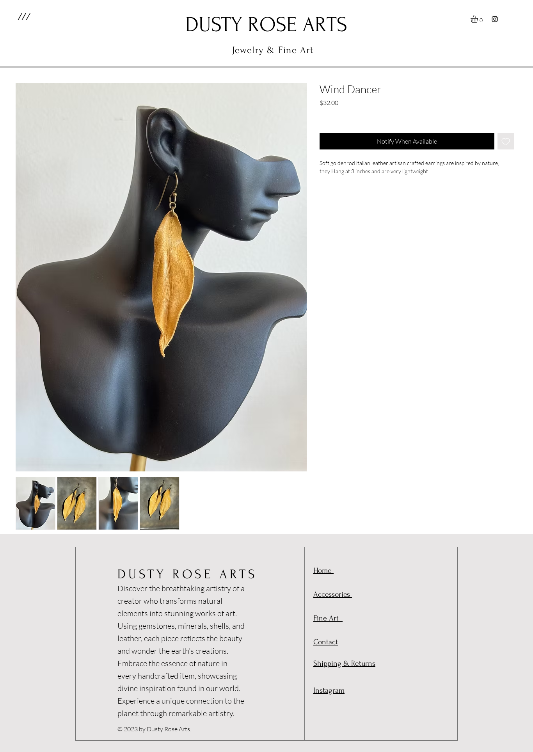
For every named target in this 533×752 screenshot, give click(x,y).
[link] (479, 19)
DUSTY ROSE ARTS (187, 574)
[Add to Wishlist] (505, 141)
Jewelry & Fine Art (272, 50)
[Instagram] (495, 19)
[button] (24, 16)
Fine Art (328, 618)
